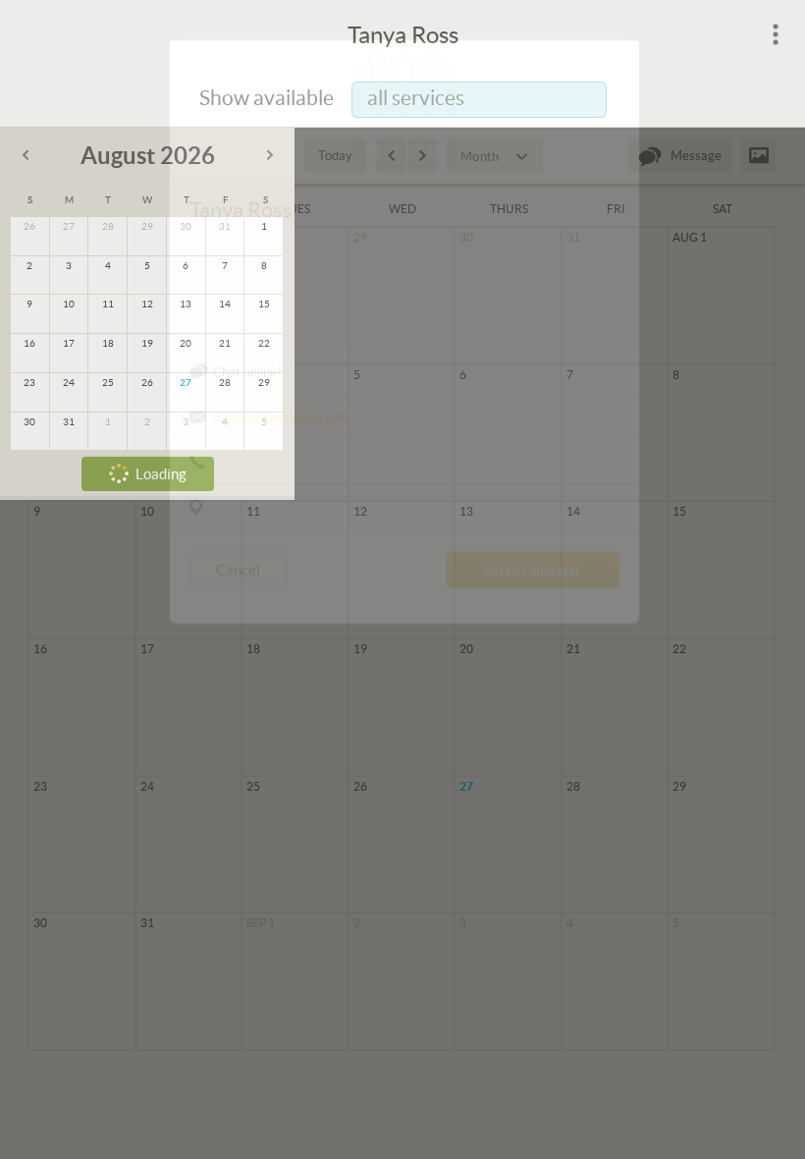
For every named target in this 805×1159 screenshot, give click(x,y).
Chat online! (247, 439)
